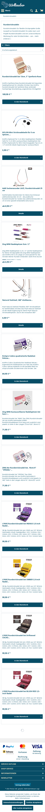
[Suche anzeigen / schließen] (31, 10)
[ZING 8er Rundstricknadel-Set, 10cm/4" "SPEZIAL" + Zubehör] (22, 456)
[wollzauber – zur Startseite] (13, 4)
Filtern (7, 45)
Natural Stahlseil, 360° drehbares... (17, 300)
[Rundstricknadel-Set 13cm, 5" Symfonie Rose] (22, 65)
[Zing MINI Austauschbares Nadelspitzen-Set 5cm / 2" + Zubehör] (22, 400)
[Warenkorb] (42, 10)
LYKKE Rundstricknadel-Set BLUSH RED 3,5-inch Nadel (21, 692)
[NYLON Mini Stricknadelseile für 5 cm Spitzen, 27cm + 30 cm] (22, 121)
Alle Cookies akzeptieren (22, 808)
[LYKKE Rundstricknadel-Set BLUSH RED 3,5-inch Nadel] (22, 680)
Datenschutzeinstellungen (13, 802)
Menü (7, 10)
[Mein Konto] (36, 10)
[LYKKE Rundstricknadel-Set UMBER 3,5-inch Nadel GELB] (22, 568)
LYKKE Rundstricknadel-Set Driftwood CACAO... (18, 636)
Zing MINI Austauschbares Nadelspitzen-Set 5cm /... (21, 413)
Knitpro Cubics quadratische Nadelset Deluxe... (18, 357)
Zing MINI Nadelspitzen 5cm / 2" (16, 244)
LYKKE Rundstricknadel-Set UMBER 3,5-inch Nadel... (21, 580)
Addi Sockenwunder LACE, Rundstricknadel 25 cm (22, 189)
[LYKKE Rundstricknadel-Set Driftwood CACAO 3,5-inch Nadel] (22, 624)
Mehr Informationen (22, 798)
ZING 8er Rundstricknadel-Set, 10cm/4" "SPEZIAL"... (19, 469)
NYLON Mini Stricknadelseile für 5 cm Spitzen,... (18, 133)
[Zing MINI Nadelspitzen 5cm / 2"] (22, 233)
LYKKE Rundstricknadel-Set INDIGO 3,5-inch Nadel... (21, 525)
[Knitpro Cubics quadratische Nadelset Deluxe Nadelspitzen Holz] (22, 344)
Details (21, 213)
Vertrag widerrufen (22, 785)
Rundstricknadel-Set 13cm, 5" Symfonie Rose (21, 76)
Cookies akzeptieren (34, 802)
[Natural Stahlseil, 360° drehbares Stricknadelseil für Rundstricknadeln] (22, 288)
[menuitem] (6, 10)
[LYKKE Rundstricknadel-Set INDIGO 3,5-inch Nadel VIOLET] (22, 512)
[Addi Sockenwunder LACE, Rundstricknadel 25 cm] (22, 177)
